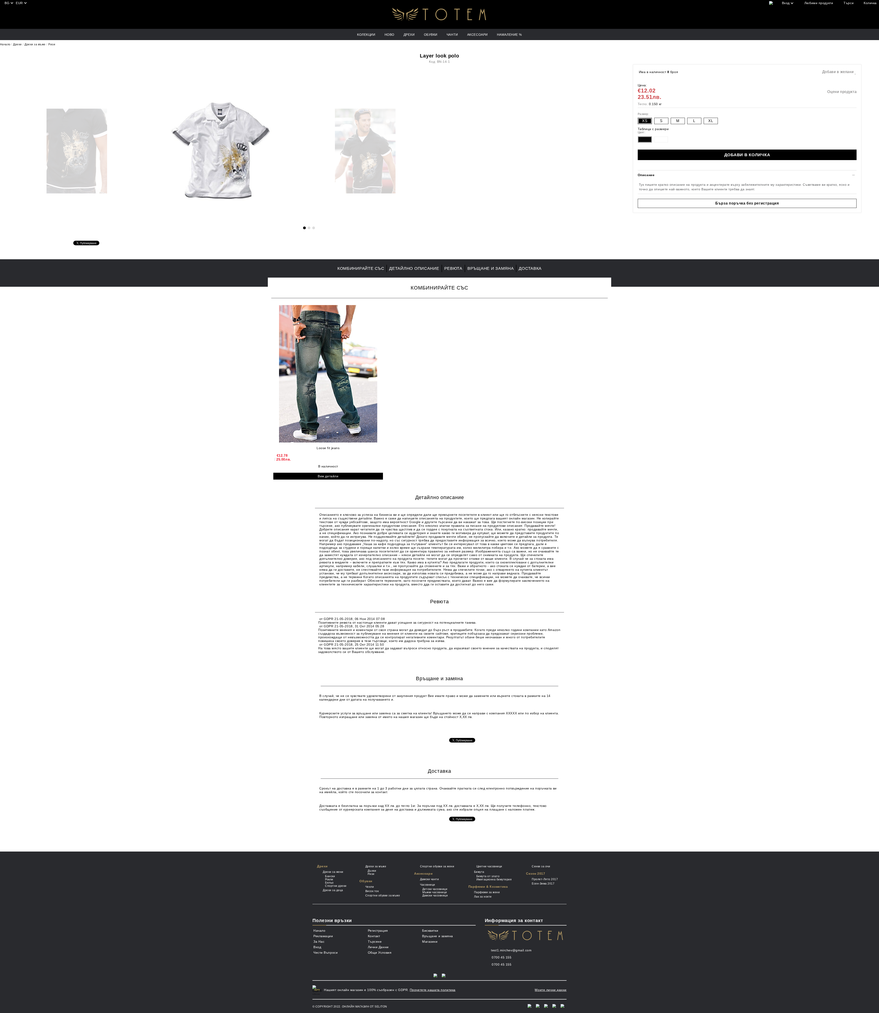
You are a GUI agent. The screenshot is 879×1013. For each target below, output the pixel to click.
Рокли (329, 879)
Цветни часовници (489, 866)
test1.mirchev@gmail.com (511, 950)
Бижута (479, 872)
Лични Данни (378, 947)
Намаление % (509, 34)
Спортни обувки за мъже (382, 895)
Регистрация (378, 930)
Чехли (369, 886)
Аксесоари (477, 34)
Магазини (429, 941)
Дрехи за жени (333, 872)
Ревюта (453, 268)
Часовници (427, 884)
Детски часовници (434, 889)
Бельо (329, 882)
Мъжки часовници (434, 892)
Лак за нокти (483, 896)
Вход (317, 947)
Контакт (374, 936)
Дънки (372, 870)
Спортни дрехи (335, 885)
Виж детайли (328, 476)
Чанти (452, 34)
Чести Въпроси (325, 952)
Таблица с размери (653, 129)
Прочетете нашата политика (433, 990)
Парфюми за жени (487, 892)
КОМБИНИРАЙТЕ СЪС (360, 268)
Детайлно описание (414, 268)
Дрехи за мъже (34, 44)
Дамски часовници (435, 895)
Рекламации (323, 936)
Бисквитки (430, 930)
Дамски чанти (429, 879)
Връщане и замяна (490, 268)
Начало (5, 44)
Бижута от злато (487, 876)
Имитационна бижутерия (494, 879)
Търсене (375, 941)
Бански (330, 876)
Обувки (430, 34)
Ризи (51, 44)
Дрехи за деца (333, 890)
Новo (389, 34)
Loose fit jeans (328, 448)
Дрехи (409, 34)
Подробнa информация (338, 730)
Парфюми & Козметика (488, 886)
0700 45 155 (501, 957)
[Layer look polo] (221, 220)
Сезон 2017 (535, 873)
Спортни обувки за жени (437, 866)
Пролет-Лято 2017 (545, 879)
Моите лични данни (551, 990)
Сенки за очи (541, 866)
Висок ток (372, 891)
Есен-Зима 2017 (543, 883)
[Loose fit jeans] (328, 373)
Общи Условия (380, 952)
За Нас (318, 941)
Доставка (530, 268)
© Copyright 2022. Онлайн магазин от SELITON (349, 1006)
